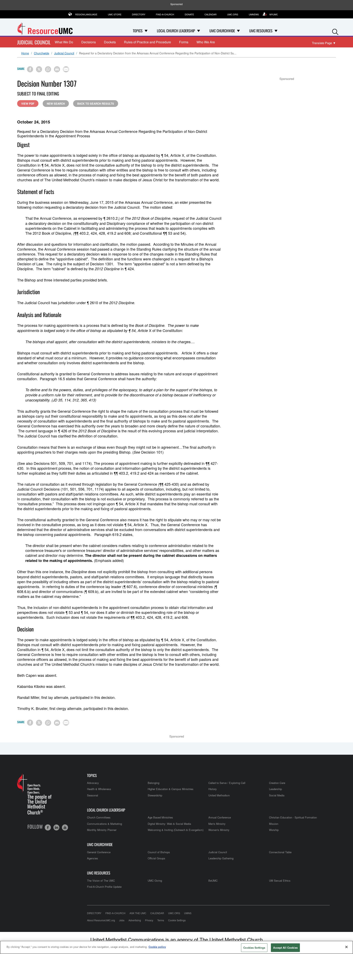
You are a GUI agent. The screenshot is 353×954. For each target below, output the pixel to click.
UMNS (187, 913)
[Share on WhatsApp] (48, 69)
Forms (183, 42)
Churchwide (41, 53)
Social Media (276, 795)
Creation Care (277, 783)
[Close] (346, 946)
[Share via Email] (66, 69)
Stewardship (155, 795)
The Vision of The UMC (101, 880)
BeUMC (213, 880)
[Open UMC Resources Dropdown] (276, 30)
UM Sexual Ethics (279, 880)
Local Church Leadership (106, 810)
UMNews (254, 14)
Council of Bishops (159, 852)
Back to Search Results (95, 103)
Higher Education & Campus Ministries (170, 789)
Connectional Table (280, 852)
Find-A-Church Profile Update (104, 887)
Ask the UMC (138, 913)
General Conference (99, 852)
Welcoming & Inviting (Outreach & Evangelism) (175, 830)
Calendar (210, 14)
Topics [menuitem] (138, 30)
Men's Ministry (217, 824)
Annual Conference (219, 817)
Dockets (110, 42)
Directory (138, 14)
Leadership (275, 789)
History (212, 789)
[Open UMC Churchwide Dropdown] (238, 30)
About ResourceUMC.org (101, 920)
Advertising (134, 920)
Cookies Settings (254, 948)
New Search (56, 103)
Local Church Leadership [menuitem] (176, 30)
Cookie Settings (177, 920)
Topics (92, 775)
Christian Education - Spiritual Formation (293, 817)
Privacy (149, 920)
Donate (189, 14)
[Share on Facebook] (30, 69)
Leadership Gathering (220, 858)
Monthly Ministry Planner (101, 830)
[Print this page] (57, 69)
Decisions (88, 42)
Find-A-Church (165, 14)
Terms (160, 920)
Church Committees (99, 817)
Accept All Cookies (285, 948)
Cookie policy (157, 947)
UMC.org (232, 14)
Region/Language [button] (86, 14)
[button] (335, 31)
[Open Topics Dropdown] (146, 30)
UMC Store (114, 14)
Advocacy (93, 783)
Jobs (121, 920)
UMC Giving (155, 880)
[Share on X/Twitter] (39, 69)
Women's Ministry (218, 830)
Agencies (92, 858)
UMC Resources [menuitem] (261, 30)
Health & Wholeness (99, 789)
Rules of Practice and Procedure (147, 42)
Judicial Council (34, 42)
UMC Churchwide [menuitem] (222, 30)
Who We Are (206, 42)
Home (25, 53)
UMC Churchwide (100, 844)
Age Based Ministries (160, 817)
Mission (273, 824)
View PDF (27, 103)
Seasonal (92, 795)
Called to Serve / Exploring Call (226, 783)
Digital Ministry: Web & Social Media (169, 824)
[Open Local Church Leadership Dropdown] (198, 30)
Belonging (153, 783)
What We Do (64, 42)
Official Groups (156, 858)
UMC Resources (98, 873)
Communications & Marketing (104, 824)
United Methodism (219, 795)
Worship (274, 830)
